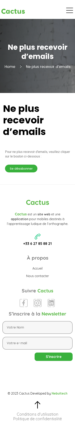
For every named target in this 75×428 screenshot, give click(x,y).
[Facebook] (24, 303)
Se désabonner (21, 168)
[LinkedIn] (51, 303)
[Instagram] (38, 303)
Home (10, 66)
